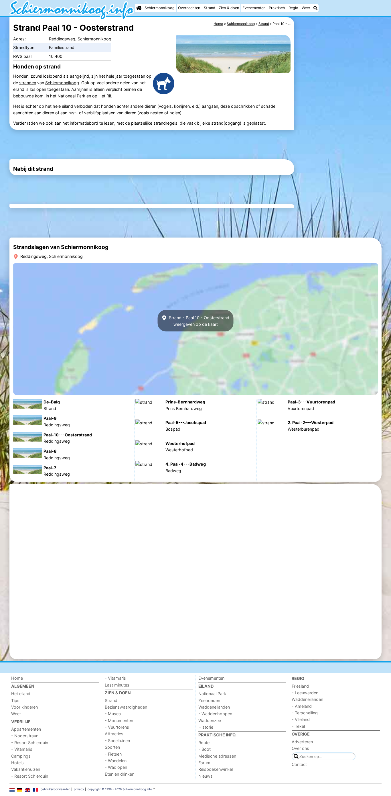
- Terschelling (305, 712)
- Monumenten (119, 720)
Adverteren (302, 741)
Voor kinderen (24, 707)
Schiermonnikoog (160, 8)
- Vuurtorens (117, 727)
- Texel (298, 726)
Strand (209, 8)
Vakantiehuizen (25, 769)
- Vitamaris (21, 749)
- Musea (113, 713)
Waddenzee (209, 720)
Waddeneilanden (214, 707)
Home (17, 678)
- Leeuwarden (305, 692)
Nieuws (205, 776)
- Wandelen (116, 760)
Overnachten (189, 8)
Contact (299, 764)
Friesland (300, 686)
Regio (293, 8)
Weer (306, 8)
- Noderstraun (24, 735)
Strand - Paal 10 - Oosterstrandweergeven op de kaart (198, 320)
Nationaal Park (71, 95)
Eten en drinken (119, 774)
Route (204, 742)
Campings (21, 756)
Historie (205, 727)
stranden (27, 82)
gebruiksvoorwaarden (55, 789)
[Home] (139, 8)
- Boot (204, 749)
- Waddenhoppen (215, 713)
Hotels (17, 762)
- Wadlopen (116, 767)
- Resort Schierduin (29, 742)
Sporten (112, 747)
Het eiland (20, 693)
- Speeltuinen (117, 740)
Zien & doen (229, 8)
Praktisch (277, 8)
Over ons (300, 748)
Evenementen (253, 8)
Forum (204, 762)
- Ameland (302, 706)
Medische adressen (217, 756)
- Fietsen (113, 754)
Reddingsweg (62, 38)
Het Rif (104, 95)
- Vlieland (301, 719)
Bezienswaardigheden (126, 707)
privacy (79, 789)
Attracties (114, 733)
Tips (15, 700)
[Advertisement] (339, 149)
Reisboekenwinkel (215, 769)
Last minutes (117, 685)
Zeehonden (209, 700)
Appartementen (26, 729)
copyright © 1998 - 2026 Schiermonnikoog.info (120, 789)
